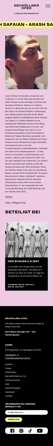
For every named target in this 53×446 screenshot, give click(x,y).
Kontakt (8, 364)
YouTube (40, 430)
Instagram (21, 430)
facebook (12, 430)
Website (8, 197)
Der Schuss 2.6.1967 (23, 261)
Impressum (10, 392)
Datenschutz (10, 372)
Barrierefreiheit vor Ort (15, 376)
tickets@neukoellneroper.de (17, 358)
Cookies (8, 396)
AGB (7, 384)
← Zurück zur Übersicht (26, 13)
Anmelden (13, 419)
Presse (8, 368)
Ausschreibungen (12, 388)
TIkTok (30, 430)
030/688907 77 (12, 355)
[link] (26, 256)
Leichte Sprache (12, 380)
